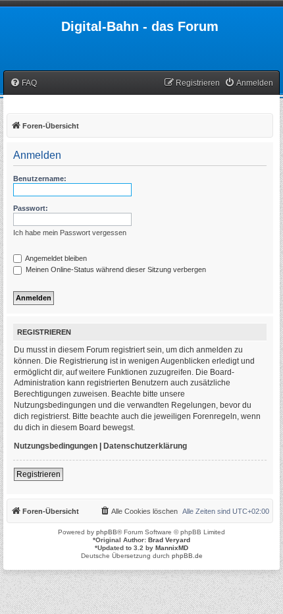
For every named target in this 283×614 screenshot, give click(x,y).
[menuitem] (23, 83)
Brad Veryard (169, 540)
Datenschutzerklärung (145, 446)
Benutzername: (39, 178)
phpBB (106, 532)
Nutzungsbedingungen (55, 446)
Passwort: (30, 208)
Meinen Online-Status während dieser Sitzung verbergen (115, 269)
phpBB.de (187, 555)
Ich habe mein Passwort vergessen (69, 233)
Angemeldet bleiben (55, 258)
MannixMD (171, 547)
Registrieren (38, 474)
